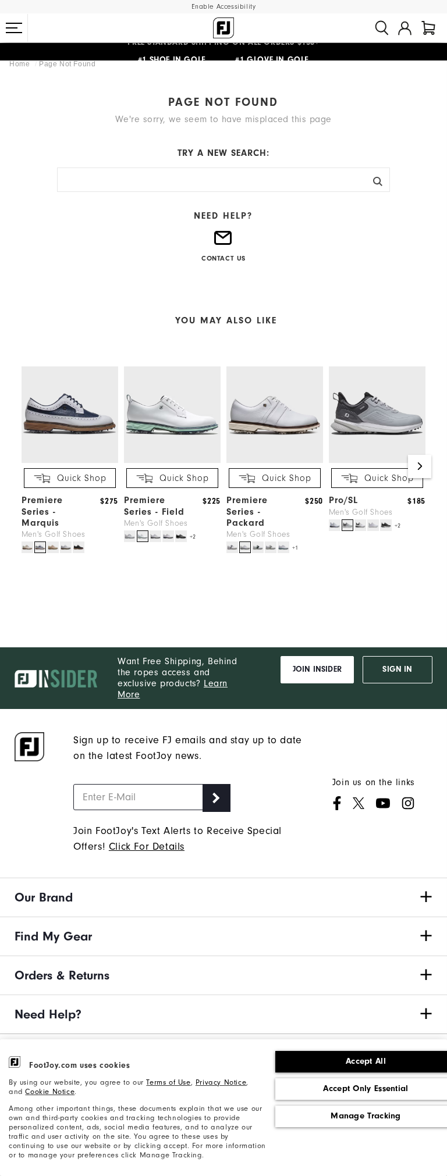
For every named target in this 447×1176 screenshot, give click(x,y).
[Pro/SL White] (373, 525)
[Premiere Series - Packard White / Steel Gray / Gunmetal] (270, 547)
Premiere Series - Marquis (42, 511)
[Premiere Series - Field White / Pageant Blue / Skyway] (130, 536)
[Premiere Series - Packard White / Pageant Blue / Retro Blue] (283, 547)
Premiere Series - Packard (247, 511)
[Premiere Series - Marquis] (70, 460)
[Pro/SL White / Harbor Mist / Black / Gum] (360, 525)
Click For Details (147, 846)
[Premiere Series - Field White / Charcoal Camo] (155, 536)
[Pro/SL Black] (386, 525)
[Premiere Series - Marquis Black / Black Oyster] (78, 547)
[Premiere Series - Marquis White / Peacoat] (40, 547)
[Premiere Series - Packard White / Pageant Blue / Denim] (258, 547)
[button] (14, 28)
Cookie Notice (49, 1092)
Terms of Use (168, 1082)
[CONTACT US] (223, 243)
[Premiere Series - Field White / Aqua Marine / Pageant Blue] (142, 536)
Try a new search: (223, 153)
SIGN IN (397, 669)
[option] (67, 460)
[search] (381, 27)
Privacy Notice (221, 1082)
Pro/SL (343, 500)
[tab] (428, 28)
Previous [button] (27, 466)
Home (20, 64)
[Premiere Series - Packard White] (245, 547)
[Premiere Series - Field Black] (181, 536)
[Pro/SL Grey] (347, 525)
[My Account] (404, 27)
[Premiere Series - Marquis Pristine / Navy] (27, 547)
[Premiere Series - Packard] (274, 460)
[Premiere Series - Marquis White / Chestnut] (66, 547)
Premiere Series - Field (154, 505)
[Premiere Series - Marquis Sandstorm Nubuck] (53, 547)
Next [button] (419, 466)
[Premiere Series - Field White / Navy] (168, 536)
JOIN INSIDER (317, 669)
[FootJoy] (223, 28)
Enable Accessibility (223, 6)
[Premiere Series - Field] (172, 460)
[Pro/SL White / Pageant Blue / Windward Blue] (334, 525)
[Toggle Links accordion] (223, 897)
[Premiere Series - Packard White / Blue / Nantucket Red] (232, 547)
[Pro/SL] (377, 460)
